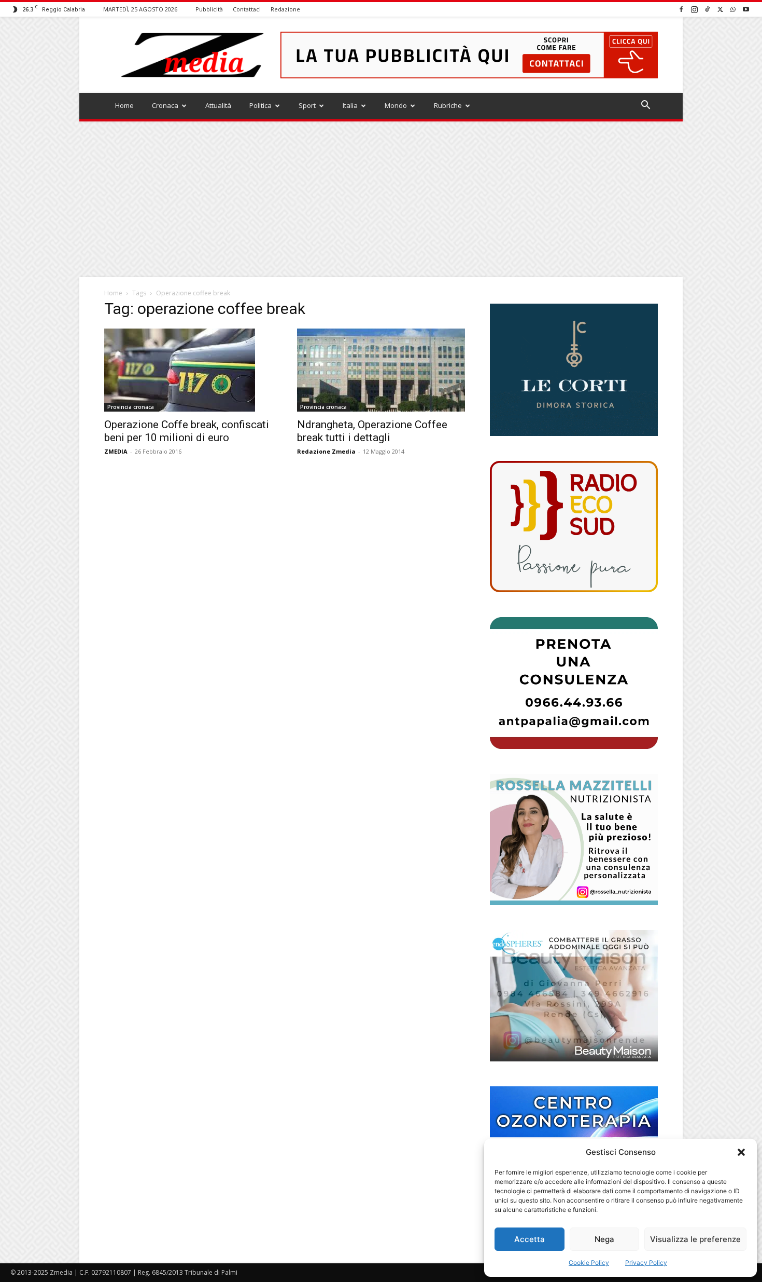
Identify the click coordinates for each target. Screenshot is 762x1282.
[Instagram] (694, 9)
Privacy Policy (646, 1262)
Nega (604, 1239)
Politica (260, 105)
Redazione (285, 9)
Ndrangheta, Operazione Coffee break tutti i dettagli (372, 431)
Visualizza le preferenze (695, 1239)
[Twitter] (720, 9)
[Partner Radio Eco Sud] (574, 526)
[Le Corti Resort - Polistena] (574, 370)
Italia (350, 105)
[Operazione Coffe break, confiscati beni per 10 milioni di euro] (188, 370)
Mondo (396, 105)
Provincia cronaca (130, 407)
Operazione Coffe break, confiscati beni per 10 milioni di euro (186, 431)
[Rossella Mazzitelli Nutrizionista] (574, 839)
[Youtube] (746, 9)
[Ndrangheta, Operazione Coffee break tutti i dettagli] (381, 370)
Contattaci (247, 9)
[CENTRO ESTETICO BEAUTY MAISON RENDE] (574, 995)
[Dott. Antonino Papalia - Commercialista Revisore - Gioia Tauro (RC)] (574, 682)
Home (124, 105)
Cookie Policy (589, 1262)
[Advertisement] (381, 199)
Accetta (529, 1239)
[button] (741, 1152)
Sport (307, 105)
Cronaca (165, 105)
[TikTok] (707, 9)
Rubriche (448, 105)
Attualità (218, 105)
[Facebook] (681, 9)
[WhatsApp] (733, 9)
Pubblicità (209, 9)
